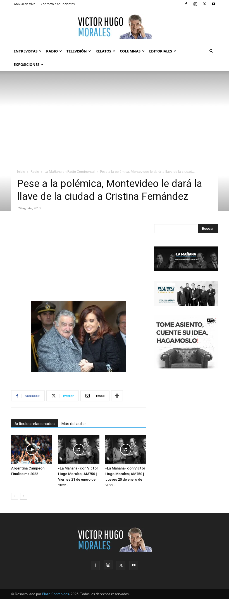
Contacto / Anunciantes (58, 4)
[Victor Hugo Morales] (114, 26)
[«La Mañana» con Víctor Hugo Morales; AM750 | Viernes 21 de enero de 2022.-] (78, 449)
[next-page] (23, 496)
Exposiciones (26, 64)
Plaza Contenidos (55, 593)
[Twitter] (204, 4)
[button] (211, 51)
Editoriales (160, 51)
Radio (52, 51)
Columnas (130, 51)
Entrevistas (25, 51)
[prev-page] (14, 496)
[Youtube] (213, 4)
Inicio (21, 171)
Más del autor (73, 423)
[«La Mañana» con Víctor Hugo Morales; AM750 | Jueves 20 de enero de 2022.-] (125, 449)
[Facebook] (186, 4)
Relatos (103, 51)
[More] (117, 395)
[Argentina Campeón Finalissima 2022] (31, 449)
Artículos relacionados (35, 423)
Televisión (76, 51)
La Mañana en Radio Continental (69, 171)
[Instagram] (195, 4)
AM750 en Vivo (24, 4)
